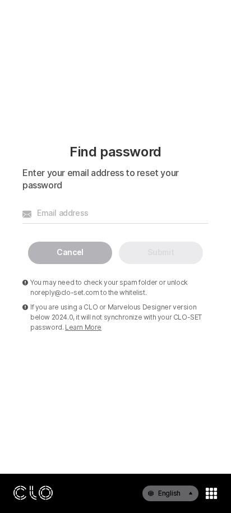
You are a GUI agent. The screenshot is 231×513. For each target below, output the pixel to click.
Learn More (83, 327)
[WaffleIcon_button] (211, 493)
